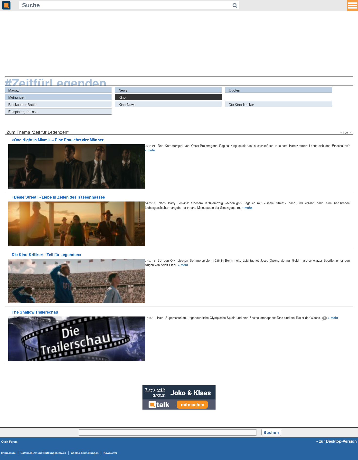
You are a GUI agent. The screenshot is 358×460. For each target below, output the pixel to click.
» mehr (150, 150)
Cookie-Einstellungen (85, 453)
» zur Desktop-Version (336, 441)
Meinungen (17, 97)
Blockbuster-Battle (22, 104)
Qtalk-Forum (9, 441)
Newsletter (110, 453)
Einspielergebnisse (23, 111)
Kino (122, 97)
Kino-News (127, 104)
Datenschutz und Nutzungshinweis (43, 453)
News (123, 90)
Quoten (234, 90)
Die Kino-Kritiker (241, 104)
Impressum (8, 453)
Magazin (14, 90)
